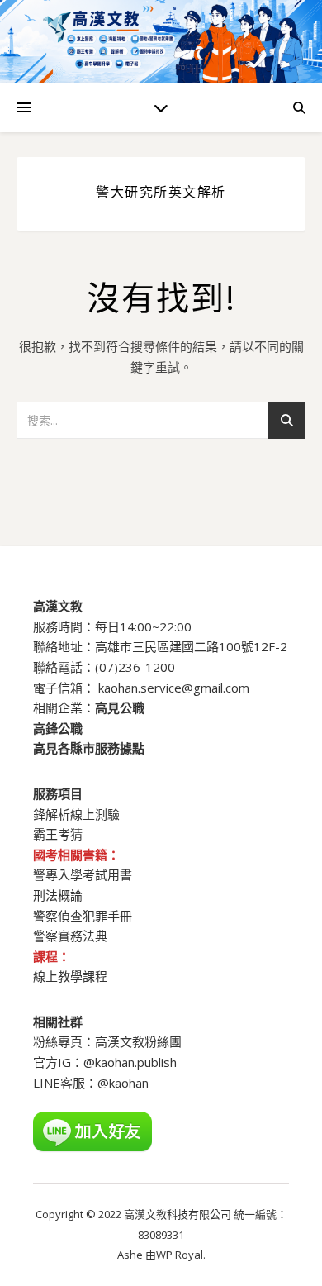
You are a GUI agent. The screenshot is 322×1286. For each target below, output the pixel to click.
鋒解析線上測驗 (76, 814)
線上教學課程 (70, 976)
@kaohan (123, 1082)
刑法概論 (58, 895)
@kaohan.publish (130, 1062)
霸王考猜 (58, 834)
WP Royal (179, 1254)
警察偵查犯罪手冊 (82, 915)
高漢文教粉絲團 (138, 1041)
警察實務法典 (70, 935)
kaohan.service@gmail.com (173, 687)
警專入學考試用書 (82, 874)
